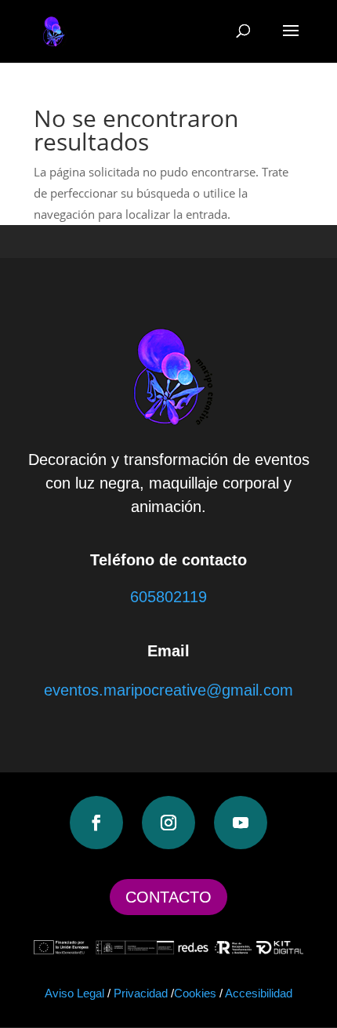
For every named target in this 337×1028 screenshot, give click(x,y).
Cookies (195, 993)
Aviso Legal (74, 993)
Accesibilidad (258, 993)
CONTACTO (168, 897)
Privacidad (141, 993)
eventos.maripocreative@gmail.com (168, 690)
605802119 (168, 596)
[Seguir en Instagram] (168, 822)
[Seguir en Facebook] (96, 822)
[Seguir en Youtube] (240, 822)
